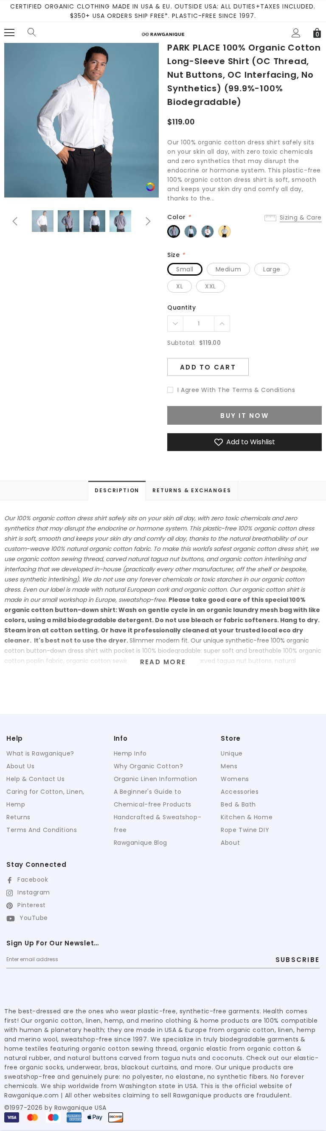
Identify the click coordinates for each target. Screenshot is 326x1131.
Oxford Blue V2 (190, 231)
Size (176, 255)
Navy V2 (173, 231)
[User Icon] (296, 32)
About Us (20, 766)
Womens (235, 779)
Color (179, 217)
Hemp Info (130, 753)
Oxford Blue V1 (224, 231)
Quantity (181, 307)
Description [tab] (117, 490)
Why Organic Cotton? (148, 766)
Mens (229, 766)
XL (179, 286)
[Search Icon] (32, 32)
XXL (210, 286)
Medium (228, 269)
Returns (18, 817)
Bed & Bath (238, 804)
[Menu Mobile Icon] (9, 33)
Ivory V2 (207, 231)
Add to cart (208, 367)
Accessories (240, 791)
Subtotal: (181, 342)
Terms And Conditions (41, 830)
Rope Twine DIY (245, 830)
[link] (150, 186)
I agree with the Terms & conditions (236, 390)
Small (185, 269)
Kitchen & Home (247, 817)
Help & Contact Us (35, 779)
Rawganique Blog (140, 842)
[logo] (163, 31)
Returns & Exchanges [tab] (191, 490)
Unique (231, 753)
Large (272, 269)
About (230, 842)
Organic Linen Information (155, 779)
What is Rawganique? (40, 753)
